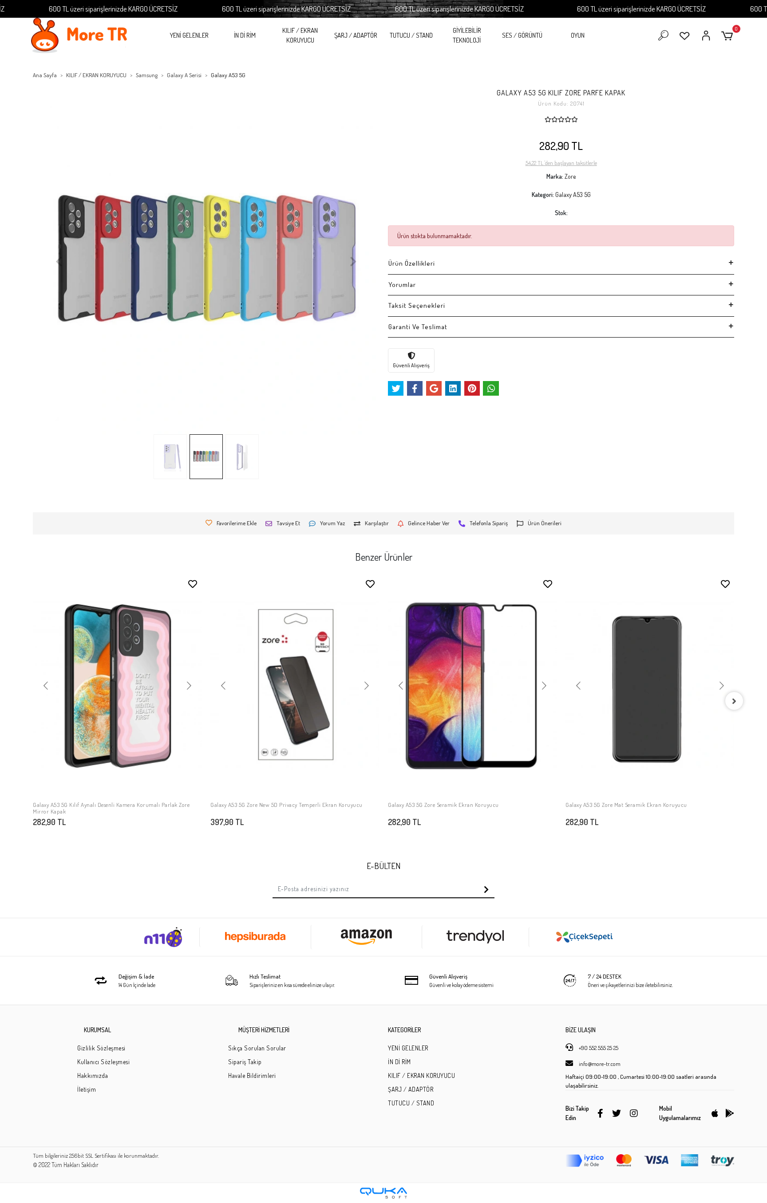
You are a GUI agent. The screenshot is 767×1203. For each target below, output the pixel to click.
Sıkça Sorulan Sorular (257, 1048)
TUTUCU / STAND (411, 35)
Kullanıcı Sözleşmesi (103, 1061)
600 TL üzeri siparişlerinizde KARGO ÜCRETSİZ (113, 8)
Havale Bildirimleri (252, 1075)
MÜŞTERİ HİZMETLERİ (263, 1030)
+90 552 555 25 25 (597, 1047)
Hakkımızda (92, 1075)
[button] (728, 35)
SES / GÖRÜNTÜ (522, 35)
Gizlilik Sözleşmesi (101, 1048)
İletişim (86, 1089)
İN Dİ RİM (245, 35)
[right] (734, 701)
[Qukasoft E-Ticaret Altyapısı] (383, 1193)
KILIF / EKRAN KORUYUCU (300, 35)
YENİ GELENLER (189, 35)
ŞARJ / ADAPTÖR (355, 35)
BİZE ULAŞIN (580, 1030)
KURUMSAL (97, 1030)
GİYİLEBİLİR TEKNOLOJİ (467, 35)
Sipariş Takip (245, 1061)
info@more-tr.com (599, 1063)
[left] (33, 701)
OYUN (578, 35)
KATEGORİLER (404, 1030)
